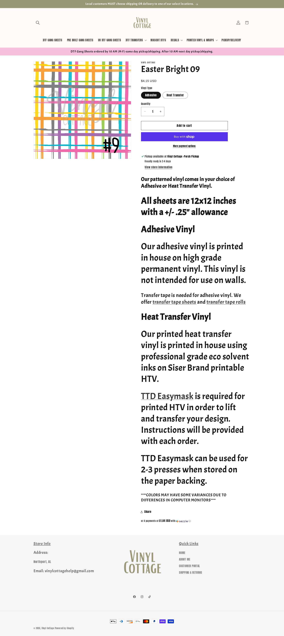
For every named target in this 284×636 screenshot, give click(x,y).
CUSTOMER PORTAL (189, 566)
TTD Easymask (167, 396)
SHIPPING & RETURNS (190, 573)
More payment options (184, 146)
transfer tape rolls (226, 302)
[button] (38, 22)
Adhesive (151, 95)
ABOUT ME (184, 559)
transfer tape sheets (174, 302)
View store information (158, 167)
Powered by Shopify (64, 628)
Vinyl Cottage (48, 628)
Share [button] (147, 512)
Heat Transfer (175, 95)
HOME (182, 553)
